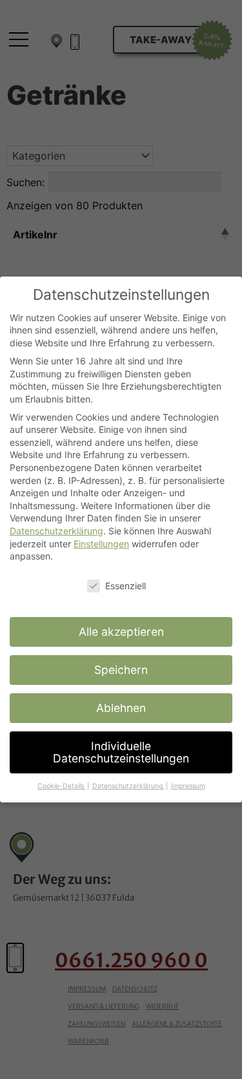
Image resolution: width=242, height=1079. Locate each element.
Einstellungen (101, 543)
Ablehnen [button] (121, 708)
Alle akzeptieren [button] (121, 631)
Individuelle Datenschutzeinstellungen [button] (121, 752)
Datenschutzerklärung (56, 530)
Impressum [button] (188, 786)
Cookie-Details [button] (61, 786)
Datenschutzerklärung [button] (128, 786)
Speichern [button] (121, 669)
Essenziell (125, 585)
